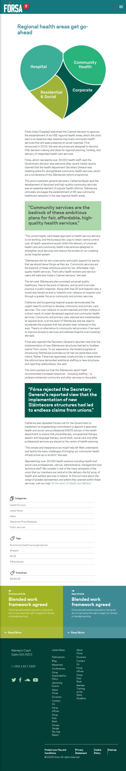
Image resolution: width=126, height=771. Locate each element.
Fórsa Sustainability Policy (59, 676)
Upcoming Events (57, 684)
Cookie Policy (97, 751)
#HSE (13, 556)
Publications (58, 657)
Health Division (18, 505)
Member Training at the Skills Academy (81, 692)
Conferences (58, 668)
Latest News (16, 510)
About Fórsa (55, 691)
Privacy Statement (81, 751)
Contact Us (56, 702)
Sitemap (112, 749)
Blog (54, 661)
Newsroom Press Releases (23, 521)
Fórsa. (57, 757)
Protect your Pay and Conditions (55, 751)
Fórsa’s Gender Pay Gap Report (56, 730)
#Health (14, 550)
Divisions (56, 697)
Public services (17, 527)
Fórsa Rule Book (55, 718)
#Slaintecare (17, 561)
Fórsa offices (55, 709)
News (13, 516)
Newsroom (57, 664)
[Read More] (7, 636)
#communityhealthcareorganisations (29, 545)
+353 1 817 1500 (24, 666)
